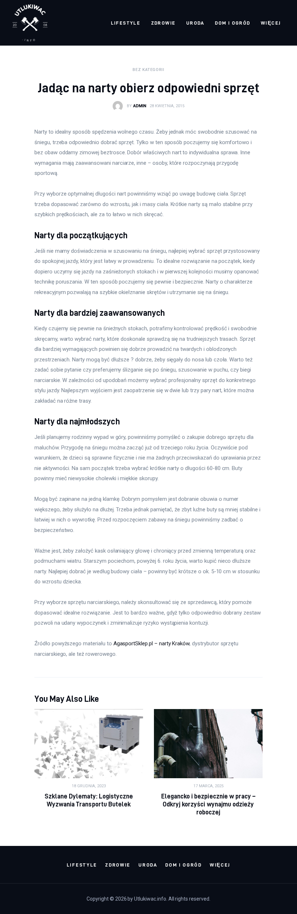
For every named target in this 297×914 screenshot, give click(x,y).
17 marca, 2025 (208, 786)
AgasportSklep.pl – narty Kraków (151, 643)
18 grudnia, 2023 (89, 786)
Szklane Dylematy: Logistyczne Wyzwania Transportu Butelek (89, 800)
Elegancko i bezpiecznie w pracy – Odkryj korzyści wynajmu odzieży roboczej (208, 804)
